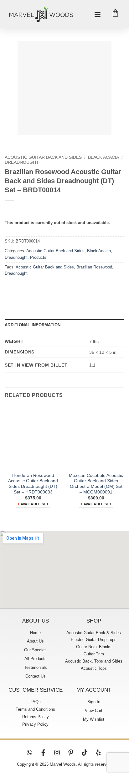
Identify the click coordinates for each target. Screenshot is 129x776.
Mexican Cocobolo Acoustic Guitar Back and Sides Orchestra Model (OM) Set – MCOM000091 (96, 483)
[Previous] (11, 141)
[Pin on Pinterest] (55, 288)
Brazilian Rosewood (94, 267)
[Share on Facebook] (22, 288)
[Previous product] (23, 210)
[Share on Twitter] (33, 288)
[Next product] (10, 210)
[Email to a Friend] (44, 288)
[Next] (28, 141)
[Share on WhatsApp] (10, 288)
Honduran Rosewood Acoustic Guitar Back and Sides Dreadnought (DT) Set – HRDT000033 (33, 483)
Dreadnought (22, 162)
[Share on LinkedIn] (67, 288)
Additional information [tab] (33, 325)
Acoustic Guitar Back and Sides (43, 157)
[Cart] (115, 13)
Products (38, 257)
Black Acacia (103, 157)
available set (33, 504)
